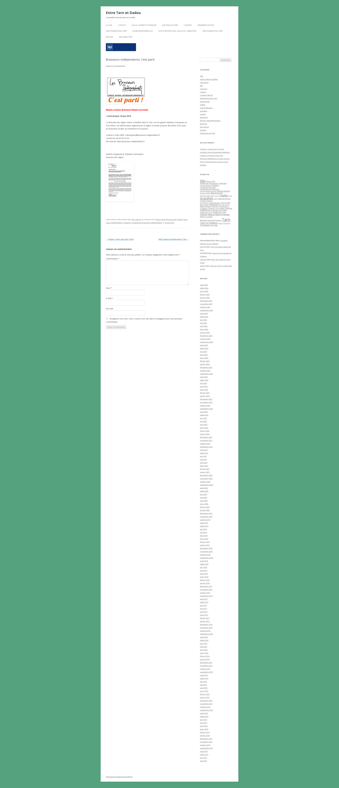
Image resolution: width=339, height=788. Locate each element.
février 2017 (204, 618)
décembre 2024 (206, 336)
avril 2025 (204, 326)
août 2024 (204, 345)
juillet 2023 (204, 380)
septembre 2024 (206, 342)
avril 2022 (204, 424)
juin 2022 (203, 418)
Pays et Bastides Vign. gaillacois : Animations (177, 31)
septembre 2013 (206, 748)
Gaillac (202, 105)
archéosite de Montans (209, 183)
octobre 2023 (205, 370)
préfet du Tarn (219, 212)
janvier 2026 (205, 297)
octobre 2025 (205, 307)
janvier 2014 (205, 735)
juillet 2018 (204, 564)
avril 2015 (204, 688)
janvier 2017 (205, 621)
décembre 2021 (206, 437)
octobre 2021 (205, 443)
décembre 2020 (206, 475)
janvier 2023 (205, 396)
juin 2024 (203, 351)
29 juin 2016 (160, 219)
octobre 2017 (205, 593)
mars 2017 (204, 615)
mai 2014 (203, 723)
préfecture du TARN (219, 210)
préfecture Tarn (206, 212)
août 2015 (204, 675)
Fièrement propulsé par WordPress (119, 777)
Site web (109, 308)
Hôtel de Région (224, 199)
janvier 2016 (205, 659)
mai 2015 (203, 685)
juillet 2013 (204, 754)
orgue (217, 208)
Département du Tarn (208, 98)
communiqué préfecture (209, 189)
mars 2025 (204, 329)
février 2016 (204, 656)
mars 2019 (204, 539)
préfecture (205, 210)
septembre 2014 (206, 710)
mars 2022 (204, 428)
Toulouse (204, 225)
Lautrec (203, 114)
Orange (203, 130)
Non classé (136, 219)
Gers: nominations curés (116, 31)
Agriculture (204, 82)
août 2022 (204, 412)
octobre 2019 (205, 520)
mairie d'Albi (225, 203)
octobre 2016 (205, 631)
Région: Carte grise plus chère (120, 239)
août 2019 (204, 523)
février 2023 (204, 393)
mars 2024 (204, 358)
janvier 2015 (205, 697)
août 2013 (204, 751)
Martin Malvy (204, 205)
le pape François (206, 201)
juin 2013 (203, 758)
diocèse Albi (205, 101)
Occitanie (127, 222)
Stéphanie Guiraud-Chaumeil (210, 220)
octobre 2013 (205, 745)
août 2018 (204, 561)
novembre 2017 (206, 589)
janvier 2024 (205, 364)
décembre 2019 (206, 513)
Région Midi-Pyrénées (219, 214)
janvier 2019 (205, 545)
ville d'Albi (214, 225)
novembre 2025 (206, 304)
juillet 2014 (204, 716)
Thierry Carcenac (224, 223)
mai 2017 (203, 608)
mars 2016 (204, 653)
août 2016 (204, 637)
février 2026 (204, 294)
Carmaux (203, 89)
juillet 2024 (204, 348)
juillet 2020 (204, 491)
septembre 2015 (206, 672)
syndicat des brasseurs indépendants (146, 222)
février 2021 (204, 469)
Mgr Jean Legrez (224, 205)
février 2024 (204, 361)
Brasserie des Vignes (174, 219)
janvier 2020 (205, 510)
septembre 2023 (206, 374)
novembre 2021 (206, 440)
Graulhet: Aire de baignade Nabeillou (215, 152)
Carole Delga (205, 185)
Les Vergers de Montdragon (210, 203)
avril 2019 (204, 535)
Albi (201, 85)
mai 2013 (203, 761)
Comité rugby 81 (206, 95)
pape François (226, 208)
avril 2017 (204, 612)
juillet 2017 (204, 602)
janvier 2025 (205, 332)
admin (202, 266)
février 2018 (204, 580)
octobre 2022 (205, 405)
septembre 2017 (206, 596)
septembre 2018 (206, 558)
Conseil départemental (208, 191)
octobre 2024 (205, 339)
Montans (215, 206)
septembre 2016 (206, 634)
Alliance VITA (210, 181)
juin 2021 (203, 456)
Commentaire (112, 258)
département (217, 193)
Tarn (226, 219)
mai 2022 (203, 421)
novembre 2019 (206, 516)
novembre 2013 (206, 742)
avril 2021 (204, 462)
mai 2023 (203, 383)
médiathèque (224, 206)
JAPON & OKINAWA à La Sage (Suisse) (215, 158)
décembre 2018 (206, 548)
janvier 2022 (205, 434)
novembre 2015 (206, 666)
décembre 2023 (206, 367)
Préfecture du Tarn (207, 133)
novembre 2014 (206, 704)
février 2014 (204, 732)
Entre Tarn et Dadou (123, 12)
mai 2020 (203, 497)
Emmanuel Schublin (207, 196)
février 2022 (204, 431)
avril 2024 (204, 355)
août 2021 (204, 450)
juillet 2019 (204, 526)
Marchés (109, 37)
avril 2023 (204, 386)
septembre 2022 (206, 408)
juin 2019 (203, 529)
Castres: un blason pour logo (211, 155)
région (203, 214)
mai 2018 (203, 570)
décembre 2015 (206, 662)
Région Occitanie (206, 217)
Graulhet (203, 111)
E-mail (109, 298)
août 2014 (204, 713)
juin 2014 (203, 719)
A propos (122, 25)
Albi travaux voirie (170, 25)
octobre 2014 (205, 707)
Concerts (188, 25)
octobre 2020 (205, 481)
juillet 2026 (204, 288)
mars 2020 (204, 504)
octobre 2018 (205, 554)
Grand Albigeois (206, 108)
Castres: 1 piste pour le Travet (212, 149)
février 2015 (204, 694)
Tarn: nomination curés (212, 31)
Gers (230, 196)
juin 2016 (203, 643)
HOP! (215, 199)
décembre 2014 (206, 700)
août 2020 (204, 488)
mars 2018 (204, 577)
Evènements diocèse (206, 25)
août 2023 (204, 377)
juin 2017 (203, 605)
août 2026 (204, 285)
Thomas (203, 259)
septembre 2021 (206, 447)
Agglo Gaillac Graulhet (209, 79)
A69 (201, 76)
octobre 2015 (205, 669)
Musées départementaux (143, 31)
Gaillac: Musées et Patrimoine (144, 25)
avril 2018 (204, 573)
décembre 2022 (206, 399)
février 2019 (204, 542)
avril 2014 (204, 726)
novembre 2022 (206, 402)
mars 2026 (204, 291)
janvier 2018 (205, 583)
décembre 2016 (206, 624)
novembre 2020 (206, 478)
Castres (203, 92)
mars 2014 (204, 729)
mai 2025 (203, 323)
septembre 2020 (206, 485)
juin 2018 (203, 567)
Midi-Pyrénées (206, 206)
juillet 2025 (204, 316)
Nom (109, 288)
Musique (203, 124)
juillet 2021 (204, 453)
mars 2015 (204, 691)
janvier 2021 (205, 472)
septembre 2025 (206, 310)
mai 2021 (203, 459)
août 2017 (204, 599)
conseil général (223, 191)
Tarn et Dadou (209, 223)
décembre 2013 (206, 738)
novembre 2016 (206, 627)
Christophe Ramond (208, 187)
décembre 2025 (206, 301)
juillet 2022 (204, 415)
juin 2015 (203, 681)
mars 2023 (204, 389)
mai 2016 (203, 646)
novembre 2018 (206, 551)
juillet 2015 (204, 678)
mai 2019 (203, 532)
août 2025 (204, 313)
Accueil (109, 25)
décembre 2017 (206, 586)
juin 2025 (203, 320)
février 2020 (204, 507)
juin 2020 (203, 494)
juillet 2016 (204, 640)
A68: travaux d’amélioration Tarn (174, 239)
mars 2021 (204, 466)
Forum (217, 196)
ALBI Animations (125, 37)
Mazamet (204, 117)
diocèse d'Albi (205, 193)
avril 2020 (204, 501)
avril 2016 (204, 650)
